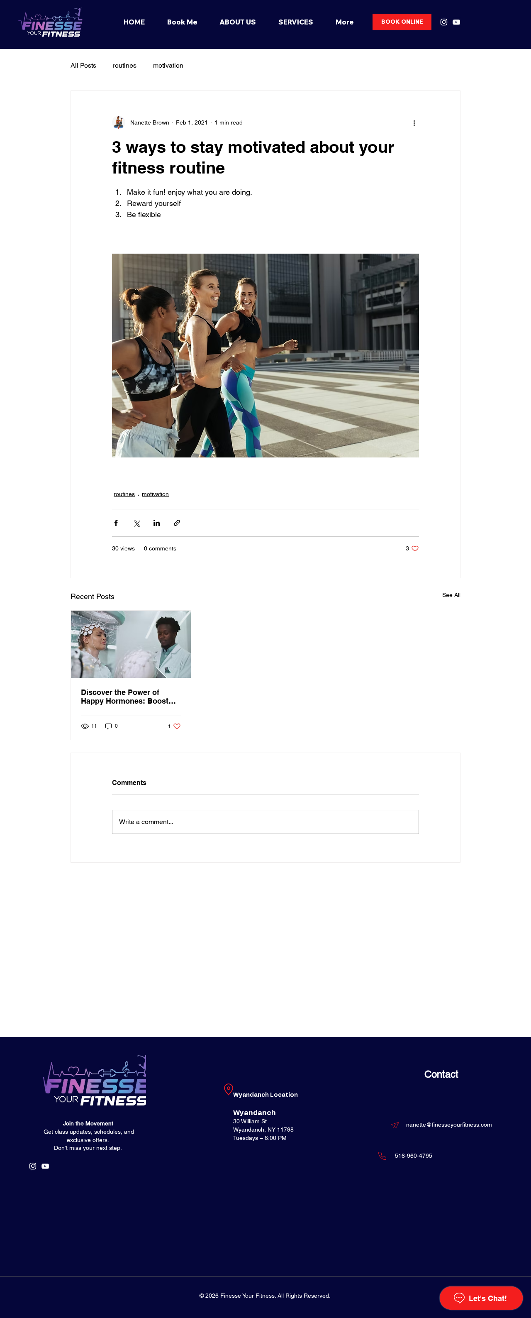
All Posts (83, 65)
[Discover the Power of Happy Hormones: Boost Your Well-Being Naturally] (131, 644)
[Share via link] (177, 523)
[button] (295, 22)
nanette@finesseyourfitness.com (449, 1124)
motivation (168, 65)
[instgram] (443, 22)
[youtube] (456, 22)
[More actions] (414, 122)
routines (124, 65)
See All (451, 595)
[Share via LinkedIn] (157, 523)
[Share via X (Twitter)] (136, 523)
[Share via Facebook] (116, 523)
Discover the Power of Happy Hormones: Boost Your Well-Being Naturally (126, 696)
